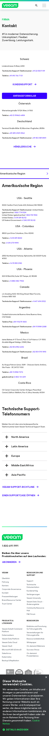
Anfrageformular (24, 96)
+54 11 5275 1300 (20, 321)
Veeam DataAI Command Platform (12, 630)
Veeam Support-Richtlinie (18, 487)
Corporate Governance (11, 589)
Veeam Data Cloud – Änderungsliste (35, 603)
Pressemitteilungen (10, 596)
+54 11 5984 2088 (39, 326)
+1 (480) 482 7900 (16, 280)
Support (30, 580)
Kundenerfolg (32, 590)
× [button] (46, 677)
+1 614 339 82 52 (19, 217)
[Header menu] (44, 5)
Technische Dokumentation (33, 586)
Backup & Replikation (10, 660)
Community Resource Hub (35, 609)
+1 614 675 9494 (12, 242)
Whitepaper (31, 642)
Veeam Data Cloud (9, 642)
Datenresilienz (8, 635)
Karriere (5, 585)
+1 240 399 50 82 (28, 220)
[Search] (36, 5)
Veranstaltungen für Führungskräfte (35, 634)
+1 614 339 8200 (15, 238)
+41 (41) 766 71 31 (16, 75)
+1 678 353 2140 (15, 263)
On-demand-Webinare (36, 646)
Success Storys (33, 649)
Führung (5, 581)
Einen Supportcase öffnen (18, 495)
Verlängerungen (33, 594)
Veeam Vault (7, 646)
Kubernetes (6, 656)
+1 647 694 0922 (39, 301)
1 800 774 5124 (20, 212)
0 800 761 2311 (20, 376)
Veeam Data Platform (10, 638)
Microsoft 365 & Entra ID (12, 649)
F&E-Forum (31, 614)
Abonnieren (9, 562)
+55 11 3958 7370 (16, 372)
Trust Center (7, 603)
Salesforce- (6, 653)
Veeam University (34, 598)
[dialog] (24, 705)
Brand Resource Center (11, 600)
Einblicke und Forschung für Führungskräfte (36, 627)
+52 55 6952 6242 (16, 346)
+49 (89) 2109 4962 (17, 133)
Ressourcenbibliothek (35, 638)
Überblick (6, 578)
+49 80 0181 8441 (39, 137)
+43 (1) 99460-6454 (17, 115)
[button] (24, 729)
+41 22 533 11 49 (38, 70)
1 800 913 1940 (31, 215)
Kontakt (5, 592)
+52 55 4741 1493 (39, 351)
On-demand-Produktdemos (33, 654)
